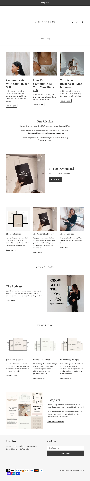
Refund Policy (25, 449)
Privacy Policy (19, 446)
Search (8, 446)
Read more (11, 106)
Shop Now (55, 179)
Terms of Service (11, 449)
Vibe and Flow (68, 470)
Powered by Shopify (78, 470)
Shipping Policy (32, 446)
